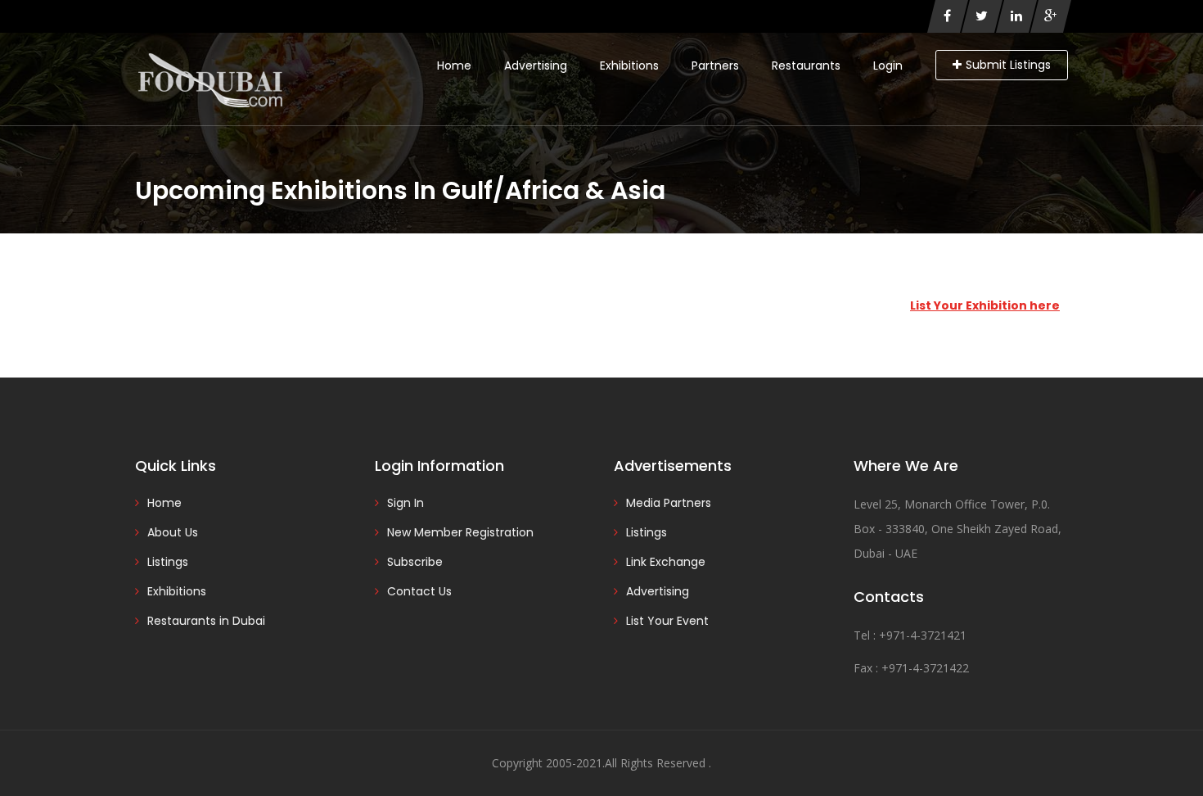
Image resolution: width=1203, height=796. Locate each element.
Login (888, 65)
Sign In (405, 503)
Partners (715, 65)
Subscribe (415, 562)
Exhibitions (629, 65)
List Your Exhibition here (985, 305)
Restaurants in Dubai (206, 621)
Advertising (535, 65)
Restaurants (806, 65)
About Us (172, 532)
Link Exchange (665, 562)
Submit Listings (1008, 65)
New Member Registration (460, 532)
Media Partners (668, 503)
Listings (167, 562)
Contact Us (419, 591)
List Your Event (667, 621)
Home (454, 65)
